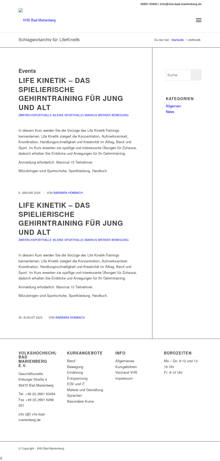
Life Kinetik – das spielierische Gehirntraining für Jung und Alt (71, 93)
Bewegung (120, 115)
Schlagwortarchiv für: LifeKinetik (49, 39)
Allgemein (173, 105)
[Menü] (198, 20)
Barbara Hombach (68, 193)
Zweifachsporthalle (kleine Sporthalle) (51, 115)
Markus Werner (98, 115)
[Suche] (187, 20)
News (170, 111)
